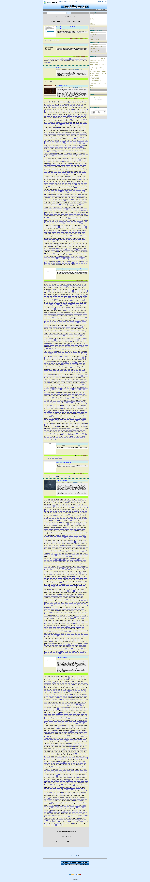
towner (70, 248)
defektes (67, 158)
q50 (45, 222)
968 (77, 120)
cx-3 (71, 156)
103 (64, 102)
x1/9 (63, 261)
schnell (49, 231)
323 (48, 112)
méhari (72, 204)
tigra (73, 246)
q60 (50, 222)
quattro (65, 222)
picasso (50, 217)
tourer (62, 248)
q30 (82, 220)
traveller (57, 249)
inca (57, 186)
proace (83, 218)
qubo (68, 222)
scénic (45, 231)
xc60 (87, 261)
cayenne (74, 145)
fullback (75, 174)
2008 (82, 107)
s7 (75, 228)
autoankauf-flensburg (70, 132)
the (83, 60)
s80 (82, 228)
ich (82, 184)
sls (56, 236)
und (52, 253)
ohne (76, 212)
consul (54, 151)
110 (82, 102)
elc (44, 164)
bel (82, 137)
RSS (69, 1)
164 (71, 106)
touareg (55, 248)
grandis (69, 179)
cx (68, 156)
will (55, 259)
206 (53, 109)
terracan (52, 246)
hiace (76, 182)
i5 (54, 362)
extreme (53, 168)
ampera (64, 127)
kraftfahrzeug (60, 194)
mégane (67, 204)
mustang (51, 210)
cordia (61, 151)
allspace (51, 125)
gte (77, 181)
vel (44, 256)
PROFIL (78, 29)
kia (62, 192)
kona (45, 194)
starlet (83, 240)
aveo (81, 135)
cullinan (51, 156)
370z (75, 112)
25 (71, 109)
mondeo (77, 207)
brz (58, 140)
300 (63, 292)
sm (58, 236)
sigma (53, 235)
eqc (81, 164)
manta (54, 202)
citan (55, 148)
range (62, 223)
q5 (87, 220)
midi (67, 205)
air (59, 124)
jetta (51, 189)
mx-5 (55, 210)
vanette (78, 254)
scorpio (63, 231)
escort (84, 164)
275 (86, 109)
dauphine (59, 158)
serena (53, 233)
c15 (79, 320)
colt (63, 150)
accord (81, 122)
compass (81, 150)
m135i (57, 200)
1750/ (82, 106)
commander (71, 150)
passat (61, 215)
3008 (69, 292)
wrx (81, 259)
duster (65, 161)
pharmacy (68, 60)
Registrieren (100, 1)
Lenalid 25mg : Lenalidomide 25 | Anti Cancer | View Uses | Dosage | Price (70, 27)
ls (44, 200)
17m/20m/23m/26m (47, 107)
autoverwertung (54, 135)
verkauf (63, 256)
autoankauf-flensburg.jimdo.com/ (81, 280)
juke (72, 189)
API (72, 1)
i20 (65, 184)
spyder (58, 240)
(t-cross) (65, 101)
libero (78, 197)
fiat (79, 169)
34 (58, 112)
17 (76, 106)
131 (74, 104)
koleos (86, 192)
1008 (58, 102)
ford (52, 173)
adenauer (53, 124)
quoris (72, 222)
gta (62, 181)
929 (69, 120)
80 (72, 119)
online (62, 60)
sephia (49, 233)
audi (51, 130)
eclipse (65, 163)
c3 (86, 320)
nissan (80, 210)
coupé (58, 153)
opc (45, 213)
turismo (67, 251)
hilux (82, 182)
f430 (73, 168)
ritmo (76, 225)
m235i (63, 200)
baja (57, 137)
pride (67, 218)
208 (58, 109)
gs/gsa (84, 179)
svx (83, 243)
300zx (73, 292)
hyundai (56, 184)
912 (52, 120)
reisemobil (46, 225)
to (86, 60)
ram (59, 223)
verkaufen (67, 256)
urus (45, 254)
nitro (83, 210)
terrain (56, 246)
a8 (63, 122)
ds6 (50, 161)
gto (82, 181)
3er (78, 112)
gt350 (53, 181)
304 (75, 292)
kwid (78, 194)
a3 (52, 122)
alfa (74, 124)
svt (80, 243)
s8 (80, 228)
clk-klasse (48, 150)
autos (78, 133)
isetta (49, 187)
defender (71, 158)
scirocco (58, 231)
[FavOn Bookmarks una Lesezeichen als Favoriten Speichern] (75, 8)
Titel (102, 9)
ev (52, 166)
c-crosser (68, 140)
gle (64, 356)
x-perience (50, 261)
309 (45, 112)
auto (57, 130)
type (45, 62)
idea (85, 184)
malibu (50, 202)
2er (53, 292)
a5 (56, 122)
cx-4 (74, 156)
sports (83, 238)
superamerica (46, 243)
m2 (60, 200)
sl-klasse (47, 236)
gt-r (45, 181)
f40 (70, 168)
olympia (79, 212)
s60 (72, 228)
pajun (82, 213)
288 (45, 292)
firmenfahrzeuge (50, 171)
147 (50, 106)
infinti (64, 186)
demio (79, 158)
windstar (62, 259)
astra (63, 310)
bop (73, 138)
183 (58, 107)
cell (84, 325)
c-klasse (76, 140)
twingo (73, 251)
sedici (79, 231)
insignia (71, 186)
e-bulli (78, 161)
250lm (78, 109)
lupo (49, 200)
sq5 (63, 240)
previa (64, 218)
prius (79, 218)
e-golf (81, 161)
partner (54, 215)
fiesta (82, 169)
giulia (45, 356)
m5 (71, 200)
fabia (82, 168)
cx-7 (80, 156)
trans (45, 249)
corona (73, 151)
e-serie (50, 163)
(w (72, 101)
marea (62, 202)
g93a (55, 176)
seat (73, 231)
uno (76, 253)
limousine (82, 197)
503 (73, 115)
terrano (60, 246)
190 (63, 107)
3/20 (58, 292)
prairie (53, 218)
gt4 (56, 181)
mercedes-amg (46, 205)
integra (75, 186)
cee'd (82, 145)
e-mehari (45, 163)
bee (76, 137)
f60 (79, 168)
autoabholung (58, 132)
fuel (68, 174)
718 (57, 119)
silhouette (60, 235)
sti (52, 241)
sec (76, 231)
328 (51, 112)
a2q (49, 122)
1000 (52, 102)
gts (56, 182)
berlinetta (45, 138)
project (46, 220)
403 (48, 114)
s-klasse (47, 228)
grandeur (65, 179)
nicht (70, 210)
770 (65, 119)
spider (63, 238)
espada (49, 166)
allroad (48, 125)
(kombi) (57, 101)
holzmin (85, 182)
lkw (50, 199)
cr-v (64, 153)
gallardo (66, 176)
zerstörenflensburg (59, 264)
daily (53, 158)
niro (73, 210)
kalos (63, 191)
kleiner (79, 192)
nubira (52, 212)
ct (84, 335)
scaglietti (83, 230)
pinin (61, 217)
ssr (71, 240)
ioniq (85, 186)
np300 (46, 212)
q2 (77, 220)
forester (55, 173)
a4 (54, 122)
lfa (72, 197)
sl (44, 236)
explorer (83, 166)
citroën (62, 148)
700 (54, 119)
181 (55, 107)
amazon (49, 127)
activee (45, 124)
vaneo (75, 254)
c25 (84, 320)
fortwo (72, 173)
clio (44, 150)
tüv (70, 251)
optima (55, 213)
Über (60, 1)
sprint (50, 240)
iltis (50, 186)
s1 (54, 228)
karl (74, 191)
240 (69, 109)
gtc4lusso (71, 181)
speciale (54, 238)
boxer (77, 138)
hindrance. (46, 60)
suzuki (72, 243)
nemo (64, 210)
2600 (83, 109)
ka (46, 191)
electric (48, 164)
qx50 (78, 222)
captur (86, 143)
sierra (49, 235)
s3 (60, 228)
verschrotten (73, 256)
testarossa (64, 246)
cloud (53, 150)
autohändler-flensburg (60, 133)
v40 (55, 254)
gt (87, 179)
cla (68, 148)
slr (53, 236)
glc (62, 356)
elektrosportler (53, 164)
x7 (77, 261)
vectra (85, 254)
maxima (45, 204)
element (58, 164)
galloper (70, 176)
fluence (45, 173)
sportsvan (46, 240)
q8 (55, 222)
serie (60, 233)
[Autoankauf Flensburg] (50, 95)
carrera (66, 145)
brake (45, 140)
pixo (64, 217)
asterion (59, 310)
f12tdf (65, 168)
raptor (73, 223)
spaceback (85, 236)
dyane (68, 161)
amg (57, 127)
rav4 (76, 223)
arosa (48, 310)
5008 (64, 115)
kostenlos (49, 194)
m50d (74, 200)
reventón (66, 225)
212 (63, 109)
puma (64, 220)
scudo (70, 231)
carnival (61, 145)
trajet (84, 248)
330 (56, 112)
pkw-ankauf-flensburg (73, 217)
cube (48, 156)
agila (57, 124)
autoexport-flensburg (60, 313)
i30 (70, 184)
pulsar (60, 220)
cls (55, 150)
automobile (68, 133)
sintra (76, 235)
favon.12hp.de (52, 2)
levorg (66, 197)
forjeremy (63, 173)
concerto (45, 151)
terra (48, 246)
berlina (85, 137)
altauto (63, 125)
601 (64, 117)
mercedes (82, 204)
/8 (78, 101)
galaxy (62, 176)
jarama (85, 187)
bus (61, 140)
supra (66, 243)
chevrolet (45, 148)
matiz (77, 202)
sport (70, 238)
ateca (69, 310)
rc (78, 223)
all (44, 125)
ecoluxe (69, 163)
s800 (86, 228)
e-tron (53, 163)
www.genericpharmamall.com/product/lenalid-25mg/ (78, 38)
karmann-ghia (78, 191)
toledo (45, 248)
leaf (52, 197)
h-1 (63, 182)
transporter (53, 249)
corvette (84, 151)
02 (83, 101)
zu (69, 264)
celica (81, 325)
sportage (74, 238)
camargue (54, 143)
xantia (80, 261)
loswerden (84, 199)
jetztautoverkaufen (56, 189)
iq (44, 187)
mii (69, 205)
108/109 (79, 102)
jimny (62, 189)
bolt (70, 138)
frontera (61, 174)
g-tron (52, 176)
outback (66, 213)
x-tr (54, 261)
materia (73, 202)
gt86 (59, 181)
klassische (74, 192)
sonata (70, 236)
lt (46, 200)
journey (68, 189)
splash (67, 238)
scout (67, 231)
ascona (55, 310)
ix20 (65, 187)
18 (52, 107)
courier (61, 153)
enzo (72, 164)
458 (78, 114)
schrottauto (54, 231)
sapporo (66, 230)
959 (74, 120)
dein (75, 158)
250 (74, 109)
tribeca (79, 249)
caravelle (45, 145)
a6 (59, 122)
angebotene (76, 127)
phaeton (81, 215)
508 (84, 115)
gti (79, 181)
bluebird (64, 138)
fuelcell (71, 174)
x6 (74, 261)
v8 (68, 254)
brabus (84, 138)
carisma (57, 145)
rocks (84, 225)
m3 (66, 200)
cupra (58, 156)
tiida (80, 246)
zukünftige (73, 264)
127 (61, 104)
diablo (82, 338)
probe (86, 218)
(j (54, 101)
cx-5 (77, 156)
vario (82, 254)
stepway (49, 241)
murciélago (46, 210)
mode (56, 60)
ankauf (80, 127)
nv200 (62, 212)
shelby (75, 233)
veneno (55, 256)
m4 (68, 200)
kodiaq (82, 192)
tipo (85, 246)
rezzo (70, 225)
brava (49, 140)
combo (67, 150)
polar (79, 217)
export (45, 168)
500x (70, 115)
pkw (67, 217)
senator (45, 233)
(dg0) (49, 101)
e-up (56, 163)
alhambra (85, 124)
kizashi (66, 192)
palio (85, 213)
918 (61, 120)
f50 (76, 168)
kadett (52, 191)
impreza (53, 186)
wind (58, 259)
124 (55, 104)
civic (65, 148)
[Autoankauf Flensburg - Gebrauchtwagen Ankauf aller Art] (50, 278)
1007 (55, 102)
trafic (81, 248)
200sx (85, 107)
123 (52, 104)
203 (45, 109)
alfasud (77, 124)
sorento (73, 236)
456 (75, 114)
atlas (45, 130)
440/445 (69, 114)
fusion (82, 174)
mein (78, 204)
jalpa (82, 187)
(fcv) (52, 101)
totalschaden (50, 248)
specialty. (80, 60)
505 (79, 115)
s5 (67, 228)
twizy (81, 251)
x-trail (57, 261)
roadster (79, 225)
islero (53, 187)
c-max (80, 140)
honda (45, 184)
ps (53, 220)
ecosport (73, 163)
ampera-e (68, 127)
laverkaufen (46, 197)
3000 (66, 292)
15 (50, 40)
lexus (69, 197)
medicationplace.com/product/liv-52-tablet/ (80, 56)
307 (84, 292)
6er (44, 119)
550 (45, 117)
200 (76, 107)
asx (66, 310)
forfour (60, 173)
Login (105, 1)
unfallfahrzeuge (57, 253)
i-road (60, 184)
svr (77, 243)
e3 (59, 163)
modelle (65, 207)
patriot (70, 215)
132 (77, 104)
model (58, 207)
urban (81, 253)
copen (58, 151)
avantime (63, 135)
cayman (78, 145)
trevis (72, 249)
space (80, 236)
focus (49, 173)
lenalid (58, 40)
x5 (72, 261)
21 (61, 109)
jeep (48, 189)
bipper (57, 138)
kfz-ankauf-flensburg (57, 192)
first (55, 171)
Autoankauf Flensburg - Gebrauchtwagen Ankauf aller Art (69, 268)
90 (44, 120)
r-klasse (45, 223)
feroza (71, 169)
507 (81, 115)
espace (45, 166)
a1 (44, 122)
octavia (72, 212)
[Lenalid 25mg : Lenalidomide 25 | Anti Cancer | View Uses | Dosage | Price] (50, 36)
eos (75, 164)
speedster (59, 238)
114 (44, 104)
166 (74, 106)
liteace (45, 199)
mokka (73, 207)
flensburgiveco (64, 171)
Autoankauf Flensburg (61, 85)
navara (60, 210)
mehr (75, 204)
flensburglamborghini (77, 171)
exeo (75, 166)
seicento (83, 231)
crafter (71, 153)
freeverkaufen (56, 174)
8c (82, 119)
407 (59, 114)
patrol (73, 215)
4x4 (51, 115)
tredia (64, 249)
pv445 (74, 220)
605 (69, 117)
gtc (67, 181)
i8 (56, 362)
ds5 (47, 161)
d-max (83, 156)
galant (58, 176)
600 (58, 117)
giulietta (49, 356)
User (66, 1)
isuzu (56, 187)
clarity (76, 148)
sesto (64, 233)
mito (82, 205)
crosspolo (55, 155)
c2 (81, 320)
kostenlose (54, 194)
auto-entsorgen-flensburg (64, 130)
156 (63, 106)
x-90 (85, 259)
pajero (78, 213)
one (86, 212)
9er (80, 120)
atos (48, 130)
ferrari (74, 169)
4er (44, 115)
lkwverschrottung (64, 199)
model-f (61, 207)
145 (45, 106)
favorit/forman (60, 169)
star (76, 240)
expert (79, 166)
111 (85, 102)
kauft (49, 192)
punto (67, 220)
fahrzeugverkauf (53, 169)
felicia (67, 169)
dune (57, 161)
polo (82, 217)
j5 (58, 366)
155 (60, 106)
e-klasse (84, 161)
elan (82, 163)
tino (83, 246)
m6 (81, 200)
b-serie (53, 137)
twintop (77, 251)
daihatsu (49, 158)
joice (65, 189)
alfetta (81, 124)
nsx (49, 212)
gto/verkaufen (51, 182)
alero (71, 124)
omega (83, 212)
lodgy (74, 199)
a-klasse (85, 120)
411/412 (65, 114)
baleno (60, 137)
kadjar (56, 191)
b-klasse (45, 137)
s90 (45, 230)
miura (50, 207)
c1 (86, 140)
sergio (57, 233)
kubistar (71, 194)
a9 (66, 122)
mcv (64, 204)
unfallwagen (63, 253)
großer (78, 179)
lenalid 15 (58, 45)
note (86, 210)
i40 (72, 184)
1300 (71, 104)
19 (60, 107)
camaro (59, 143)
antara (84, 127)
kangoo (66, 191)
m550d (78, 200)
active (85, 122)
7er (67, 119)
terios (45, 246)
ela (79, 163)
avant (59, 135)
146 (47, 106)
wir (65, 259)
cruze (84, 155)
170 (79, 106)
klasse (70, 192)
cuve (66, 156)
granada (53, 179)
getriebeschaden (77, 354)
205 (50, 109)
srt (69, 240)
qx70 (81, 222)
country (54, 153)
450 (73, 114)
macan (84, 200)
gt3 (50, 181)
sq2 (61, 240)
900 (47, 120)
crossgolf (45, 155)
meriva (60, 205)
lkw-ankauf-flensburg (56, 199)
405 (53, 114)
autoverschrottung (47, 135)
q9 (57, 222)
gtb (64, 181)
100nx (62, 102)
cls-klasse (59, 150)
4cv (86, 114)
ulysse (49, 253)
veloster (51, 256)
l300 (86, 194)
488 (81, 114)
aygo (86, 135)
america (54, 127)
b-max (50, 137)
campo (63, 143)
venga (59, 256)
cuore (55, 156)
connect (50, 151)
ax (83, 135)
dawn (63, 158)
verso (86, 256)
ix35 (71, 187)
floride (84, 171)
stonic (59, 241)
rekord (50, 225)
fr (77, 173)
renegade (58, 225)
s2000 (57, 228)
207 (56, 109)
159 (66, 106)
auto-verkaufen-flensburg (68, 312)
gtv (58, 182)
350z (64, 112)
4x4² (54, 115)
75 (62, 119)
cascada (69, 145)
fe (64, 169)
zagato (49, 264)
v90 (71, 254)
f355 (68, 168)
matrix (80, 202)
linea (86, 197)
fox (75, 173)
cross (78, 153)
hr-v (48, 184)
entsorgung (68, 164)
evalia (56, 166)
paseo (58, 215)
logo (80, 199)
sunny (86, 241)
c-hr (72, 140)
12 (47, 104)
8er (85, 119)
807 (77, 119)
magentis (45, 202)
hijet (78, 182)
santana (62, 230)
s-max (51, 228)
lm (68, 199)
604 (67, 117)
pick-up (54, 217)
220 (66, 109)
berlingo (50, 138)
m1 (53, 200)
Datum (98, 9)
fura (79, 174)
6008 (61, 117)
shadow (67, 233)
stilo (55, 241)
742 (60, 119)
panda (50, 215)
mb (61, 204)
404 (50, 114)
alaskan (67, 124)
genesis (71, 354)
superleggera (61, 243)
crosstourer (66, 155)
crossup (70, 155)
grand (57, 179)
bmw (68, 138)
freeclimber (46, 174)
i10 (62, 184)
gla (52, 356)
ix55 (74, 187)
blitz (60, 138)
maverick (84, 202)
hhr (72, 182)
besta (54, 138)
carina (54, 145)
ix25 (68, 187)
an (71, 127)
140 (85, 104)
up (78, 253)
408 (61, 114)
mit (79, 205)
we (47, 62)
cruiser (80, 155)
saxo (77, 230)
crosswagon (76, 155)
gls (67, 356)
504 (76, 115)
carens (50, 145)
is (49, 60)
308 (86, 292)
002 (81, 101)
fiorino (45, 171)
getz (82, 354)
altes (66, 307)
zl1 (64, 264)
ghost (85, 354)
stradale (66, 241)
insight (67, 186)
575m (48, 117)
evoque (72, 166)
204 (47, 109)
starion (80, 240)
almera (60, 125)
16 (68, 106)
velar (47, 256)
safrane (50, 230)
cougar (45, 153)
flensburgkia (71, 171)
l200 (83, 194)
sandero (54, 230)
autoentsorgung (78, 132)
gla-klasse (56, 356)
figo (85, 169)
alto (83, 125)
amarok (45, 127)
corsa (81, 151)
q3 (79, 220)
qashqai (61, 222)
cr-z (67, 153)
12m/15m (64, 104)
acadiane (73, 122)
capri (74, 143)
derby (79, 338)
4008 (45, 114)
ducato (54, 161)
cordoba (65, 151)
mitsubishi (46, 207)
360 (69, 112)
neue (67, 210)
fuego (65, 174)
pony (45, 218)
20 (73, 107)
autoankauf (64, 132)
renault (54, 225)
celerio (86, 145)
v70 (66, 254)
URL (105, 9)
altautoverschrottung (69, 125)
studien (78, 241)
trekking (68, 249)
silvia (73, 235)
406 (56, 114)
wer (52, 259)
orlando (62, 213)
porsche (48, 218)
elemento (62, 164)
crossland (50, 155)
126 (58, 104)
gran (50, 179)
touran (59, 248)
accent (77, 122)
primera (75, 218)
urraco (85, 253)
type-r (46, 253)
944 (72, 120)
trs (48, 251)
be (73, 137)
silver (65, 235)
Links (75, 1)
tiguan (77, 246)
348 (61, 112)
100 (49, 102)
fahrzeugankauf (47, 169)
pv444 (71, 220)
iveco (63, 187)
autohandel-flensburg (52, 133)
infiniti (61, 186)
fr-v (79, 173)
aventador (76, 135)
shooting (79, 233)
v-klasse (52, 254)
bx (63, 140)
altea (75, 125)
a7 (61, 122)
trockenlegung (84, 249)
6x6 (47, 119)
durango (61, 161)
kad (49, 191)
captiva (82, 143)
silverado (68, 235)
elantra (86, 163)
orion (58, 213)
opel (48, 213)
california (50, 143)
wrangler (77, 259)
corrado (77, 151)
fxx (85, 174)
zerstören (53, 264)
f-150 (59, 168)
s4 (62, 228)
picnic (58, 217)
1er (69, 107)
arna (45, 310)
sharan (71, 233)
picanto (46, 217)
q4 (84, 220)
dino (85, 338)
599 (51, 117)
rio (73, 225)
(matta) (61, 101)
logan (77, 199)
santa (59, 230)
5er (53, 117)
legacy (56, 197)
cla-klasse (72, 148)
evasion (63, 166)
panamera (46, 215)
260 (80, 109)
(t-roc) (69, 101)
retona (62, 225)
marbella (57, 202)
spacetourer (46, 238)
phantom (85, 215)
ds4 (45, 161)
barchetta (64, 137)
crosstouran (61, 155)
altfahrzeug (80, 125)
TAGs (63, 1)
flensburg (59, 171)
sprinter (54, 240)
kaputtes (70, 191)
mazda (50, 204)
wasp (50, 259)
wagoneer (46, 259)
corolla (69, 151)
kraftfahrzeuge (66, 194)
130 (68, 104)
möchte (54, 207)
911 (50, 120)
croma (74, 153)
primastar (71, 218)
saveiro (74, 230)
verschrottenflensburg (80, 256)
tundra (60, 251)
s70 (77, 228)
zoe (67, 264)
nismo (76, 210)
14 (82, 104)
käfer (59, 191)
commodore (77, 150)
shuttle (45, 235)
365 (72, 112)
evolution (67, 166)
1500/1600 (56, 106)
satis (70, 230)
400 (83, 112)
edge (77, 163)
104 (67, 102)
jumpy (79, 189)
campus (67, 143)
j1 (56, 366)
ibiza (79, 184)
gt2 (47, 181)
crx (86, 155)
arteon (52, 310)
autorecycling (73, 133)
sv (75, 243)
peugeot (77, 215)
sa (47, 230)
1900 (66, 107)
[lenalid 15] (50, 54)
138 (79, 104)
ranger (66, 223)
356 (67, 112)
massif (65, 202)
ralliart (56, 223)
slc (51, 236)
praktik (56, 218)
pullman (56, 220)
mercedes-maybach (54, 205)
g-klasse (47, 176)
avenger (68, 135)
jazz (45, 189)
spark (51, 238)
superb (51, 243)
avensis (72, 135)
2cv (50, 292)
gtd (74, 181)
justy (86, 189)
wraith (74, 259)
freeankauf (83, 173)
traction (77, 248)
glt (44, 179)
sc (80, 230)
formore (68, 173)
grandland (74, 179)
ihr (47, 186)
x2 (65, 261)
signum (56, 235)
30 (60, 292)
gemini (84, 176)
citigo (59, 148)
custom (62, 156)
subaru (82, 241)
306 (81, 292)
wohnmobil (69, 259)
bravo (52, 140)
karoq (83, 191)
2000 (79, 107)
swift (86, 243)
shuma (83, 233)
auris (54, 130)
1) (46, 102)
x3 (67, 261)
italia (59, 187)
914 (55, 120)
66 (85, 117)
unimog (68, 253)
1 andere (86, 64)
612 (78, 117)
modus (69, 207)
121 (50, 104)
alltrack (56, 125)
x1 (60, 261)
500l (67, 115)
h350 (66, 182)
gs (81, 179)
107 (73, 102)
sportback (79, 238)
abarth (69, 122)
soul (77, 236)
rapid (69, 223)
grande (61, 179)
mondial (81, 207)
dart (55, 158)
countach (49, 153)
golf (47, 179)
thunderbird (69, 246)
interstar (79, 186)
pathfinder (65, 215)
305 (78, 292)
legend (59, 197)
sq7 (66, 240)
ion (82, 186)
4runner (48, 115)
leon (63, 197)
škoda (85, 235)
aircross (63, 124)
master (69, 202)
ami (60, 127)
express (49, 168)
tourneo (66, 248)
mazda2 (53, 204)
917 (58, 120)
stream (70, 241)
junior (82, 189)
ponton (85, 217)
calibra (46, 143)
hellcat (69, 182)
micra (64, 205)
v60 (63, 254)
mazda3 (58, 204)
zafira (45, 264)
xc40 (83, 261)
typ (83, 251)
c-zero (84, 140)
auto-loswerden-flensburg (73, 130)
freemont (51, 174)
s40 (65, 228)
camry (71, 143)
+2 (74, 101)
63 (83, 117)
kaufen (45, 192)
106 (70, 102)
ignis (45, 186)
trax (61, 249)
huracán (52, 184)
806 (74, 119)
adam (49, 124)
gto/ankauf (46, 182)
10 (48, 40)
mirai (77, 205)
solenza (65, 236)
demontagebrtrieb (84, 158)
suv (69, 243)
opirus (51, 213)
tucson (56, 251)
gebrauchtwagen (78, 176)
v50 (58, 254)
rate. (76, 60)
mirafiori (73, 205)
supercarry (56, 243)
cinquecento (51, 148)
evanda (59, 166)
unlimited (72, 253)
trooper (45, 251)
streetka (74, 241)
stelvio (45, 241)
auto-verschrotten (51, 132)
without (51, 62)
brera (55, 140)
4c (83, 114)
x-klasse (45, 261)
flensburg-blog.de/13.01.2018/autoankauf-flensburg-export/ (77, 98)
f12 (61, 168)
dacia (45, 158)
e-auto (74, 161)
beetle (79, 137)
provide (73, 60)
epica (78, 164)
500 (61, 115)
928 (66, 120)
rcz (80, 223)
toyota (74, 248)
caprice (78, 143)
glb (59, 356)
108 (75, 102)
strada (62, 241)
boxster (80, 138)
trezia (75, 249)
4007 (86, 112)
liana (75, 197)
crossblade (82, 153)
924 (63, 120)
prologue (50, 220)
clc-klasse (84, 148)
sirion (79, 235)
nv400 (66, 212)
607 (72, 117)
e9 (61, 163)
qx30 (75, 222)
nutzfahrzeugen (57, 212)
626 (80, 117)
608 (75, 117)
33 (53, 112)
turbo (63, 251)
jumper (75, 189)
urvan (48, 254)
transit (49, 249)
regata (84, 223)
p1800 (75, 213)
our (64, 60)
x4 (70, 261)
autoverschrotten (83, 133)
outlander (70, 213)
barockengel (70, 137)
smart (62, 236)
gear (73, 176)
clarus (80, 148)
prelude (60, 218)
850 (80, 119)
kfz (51, 192)
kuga (75, 194)
